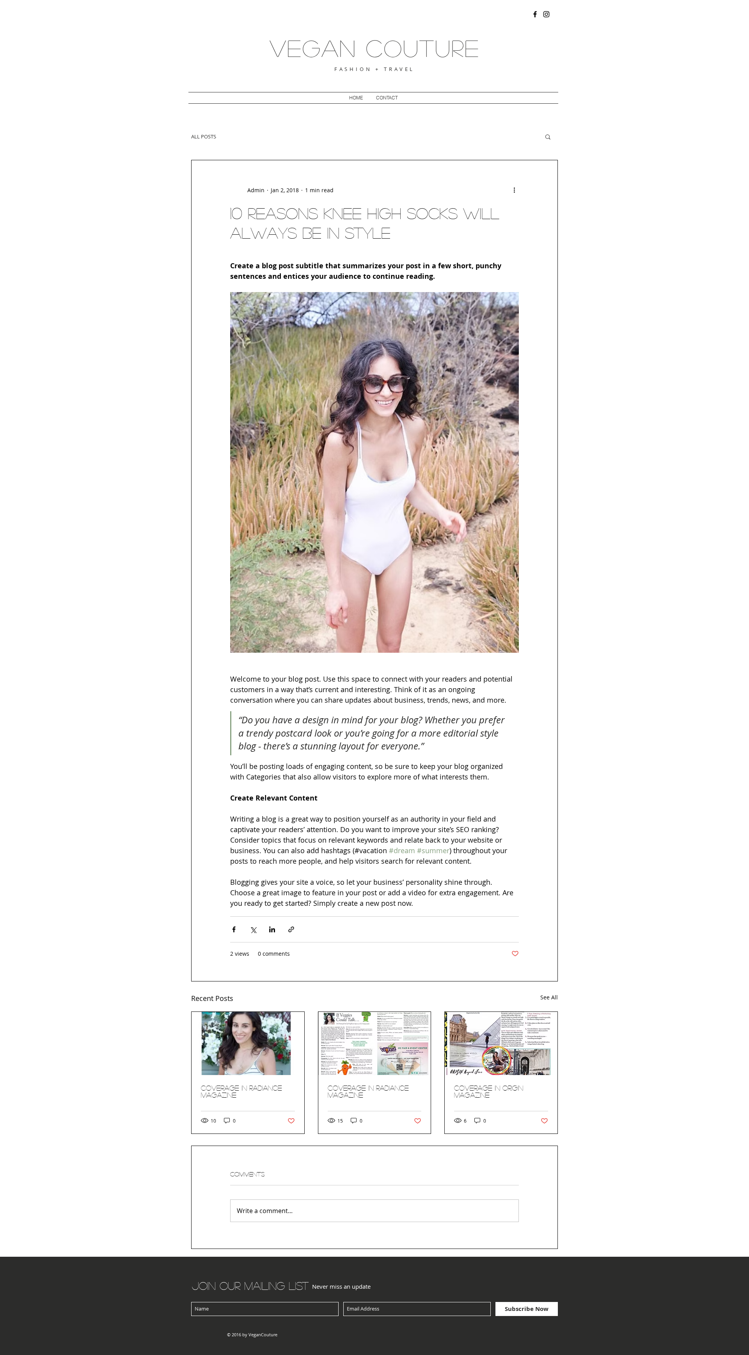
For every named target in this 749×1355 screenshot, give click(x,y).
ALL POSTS (203, 136)
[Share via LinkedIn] (272, 929)
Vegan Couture (375, 47)
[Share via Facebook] (234, 929)
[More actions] (514, 190)
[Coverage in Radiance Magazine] (374, 1043)
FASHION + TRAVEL (374, 69)
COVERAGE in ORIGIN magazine (488, 1091)
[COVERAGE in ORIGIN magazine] (501, 1043)
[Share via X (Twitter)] (253, 929)
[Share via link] (291, 929)
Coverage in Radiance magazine (241, 1091)
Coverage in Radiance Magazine (368, 1091)
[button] (548, 136)
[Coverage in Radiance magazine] (248, 1043)
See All (549, 997)
